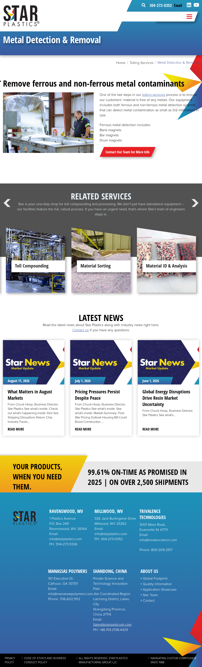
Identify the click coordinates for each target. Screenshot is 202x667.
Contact (149, 600)
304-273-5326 (67, 544)
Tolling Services (141, 62)
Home (120, 62)
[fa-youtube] (196, 5)
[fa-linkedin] (189, 5)
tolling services (153, 94)
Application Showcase (160, 589)
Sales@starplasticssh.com (112, 624)
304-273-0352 (161, 5)
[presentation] (7, 203)
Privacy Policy (10, 660)
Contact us (80, 330)
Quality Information (157, 584)
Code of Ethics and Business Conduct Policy (45, 660)
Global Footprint (155, 578)
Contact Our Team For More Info (128, 152)
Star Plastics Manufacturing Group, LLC (103, 660)
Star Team (150, 595)
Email (178, 5)
